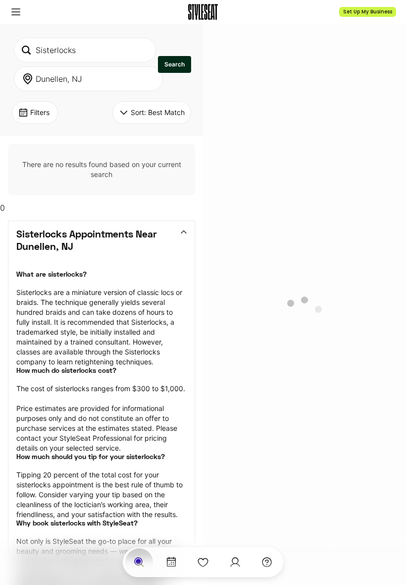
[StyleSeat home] (203, 11)
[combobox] (84, 50)
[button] (16, 12)
